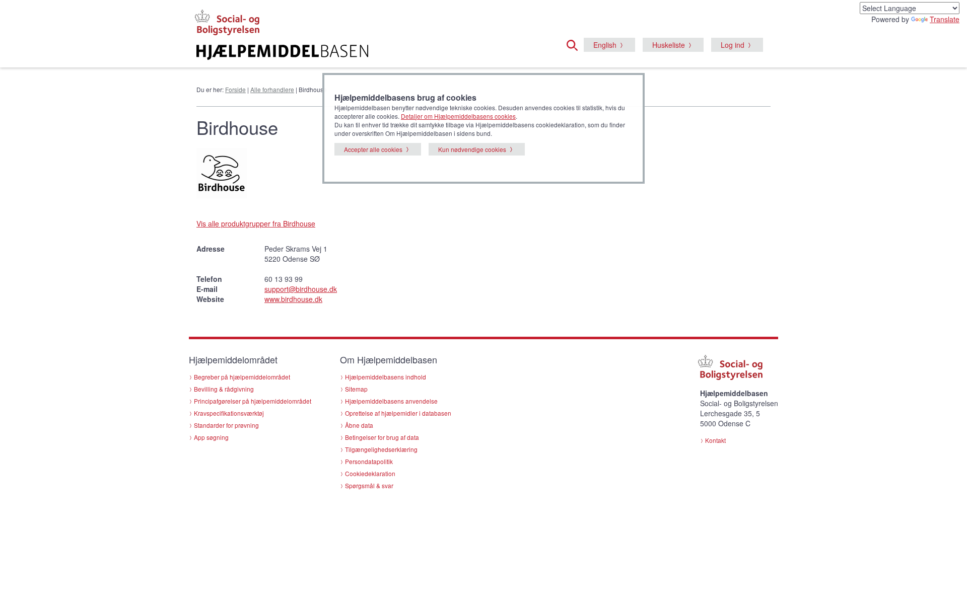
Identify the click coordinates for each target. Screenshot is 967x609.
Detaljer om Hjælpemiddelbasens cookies (458, 116)
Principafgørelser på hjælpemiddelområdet (252, 401)
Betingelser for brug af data (382, 437)
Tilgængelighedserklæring (381, 449)
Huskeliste (668, 45)
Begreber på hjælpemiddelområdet (242, 376)
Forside (235, 89)
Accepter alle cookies (373, 149)
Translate (944, 19)
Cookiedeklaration (370, 473)
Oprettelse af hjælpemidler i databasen (398, 413)
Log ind (732, 45)
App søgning (211, 437)
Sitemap (356, 389)
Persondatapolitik (369, 461)
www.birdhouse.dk (293, 299)
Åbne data (359, 425)
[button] (575, 44)
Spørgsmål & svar (369, 485)
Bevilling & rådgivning (224, 389)
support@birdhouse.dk (300, 289)
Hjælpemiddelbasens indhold (385, 376)
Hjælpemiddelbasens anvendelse (391, 401)
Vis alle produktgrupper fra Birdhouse (255, 223)
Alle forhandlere (272, 89)
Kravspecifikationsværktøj (229, 413)
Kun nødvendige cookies (472, 149)
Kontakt (715, 440)
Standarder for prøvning (226, 425)
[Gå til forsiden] (360, 52)
